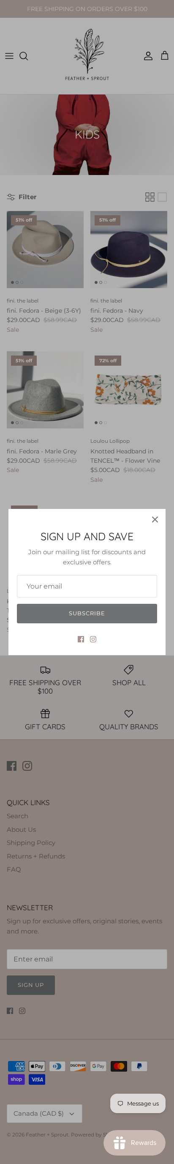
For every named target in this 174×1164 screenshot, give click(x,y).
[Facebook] (81, 639)
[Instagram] (93, 639)
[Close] (155, 519)
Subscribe (87, 613)
